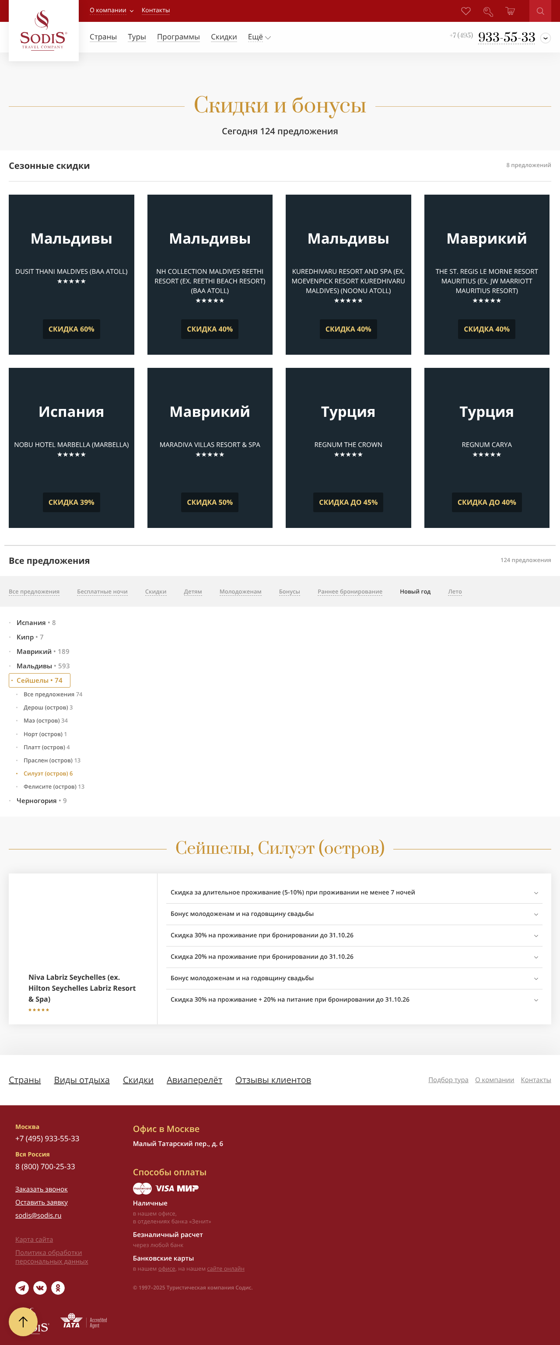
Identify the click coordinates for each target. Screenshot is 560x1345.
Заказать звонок (41, 1189)
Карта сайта (34, 1239)
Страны (25, 1080)
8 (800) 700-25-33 (45, 1166)
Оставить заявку (41, 1202)
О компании (108, 10)
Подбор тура (448, 1080)
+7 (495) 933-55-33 (47, 1138)
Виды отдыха (82, 1080)
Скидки (138, 1080)
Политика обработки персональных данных (51, 1257)
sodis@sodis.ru (38, 1215)
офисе (166, 1268)
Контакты (536, 1080)
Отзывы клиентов (273, 1080)
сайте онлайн (226, 1268)
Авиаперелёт (194, 1080)
